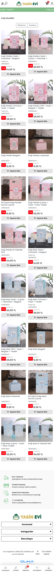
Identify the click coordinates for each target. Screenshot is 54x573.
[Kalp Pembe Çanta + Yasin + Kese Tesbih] (40, 188)
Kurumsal (27, 524)
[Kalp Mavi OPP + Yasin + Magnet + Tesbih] (13, 335)
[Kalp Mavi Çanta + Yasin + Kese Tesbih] (13, 429)
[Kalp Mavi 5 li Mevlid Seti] (40, 429)
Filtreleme (22, 25)
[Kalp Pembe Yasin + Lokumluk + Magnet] (13, 42)
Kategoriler (27, 531)
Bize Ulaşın (27, 538)
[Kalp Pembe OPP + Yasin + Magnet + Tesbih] (40, 92)
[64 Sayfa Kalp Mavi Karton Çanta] (40, 382)
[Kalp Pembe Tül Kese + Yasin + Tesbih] (13, 92)
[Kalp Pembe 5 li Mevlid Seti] (13, 236)
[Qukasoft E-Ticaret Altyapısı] (27, 562)
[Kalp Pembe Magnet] (13, 141)
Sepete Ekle (15, 74)
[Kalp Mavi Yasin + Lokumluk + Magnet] (40, 236)
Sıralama (32, 25)
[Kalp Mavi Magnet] (40, 335)
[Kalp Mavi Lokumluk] (13, 382)
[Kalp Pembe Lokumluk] (40, 141)
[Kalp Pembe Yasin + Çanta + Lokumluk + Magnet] (40, 42)
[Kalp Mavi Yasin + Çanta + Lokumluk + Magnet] (13, 285)
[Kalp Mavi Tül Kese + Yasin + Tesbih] (40, 285)
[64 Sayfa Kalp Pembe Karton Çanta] (13, 188)
